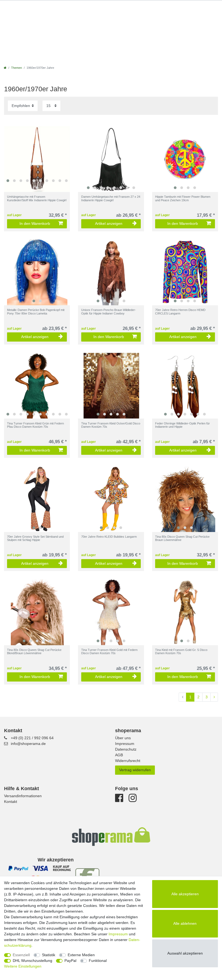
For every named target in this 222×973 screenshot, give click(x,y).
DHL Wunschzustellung (32, 960)
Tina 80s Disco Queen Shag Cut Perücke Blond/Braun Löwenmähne (34, 651)
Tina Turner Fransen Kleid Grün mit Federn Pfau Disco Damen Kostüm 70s (35, 425)
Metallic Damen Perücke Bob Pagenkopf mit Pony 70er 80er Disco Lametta (35, 311)
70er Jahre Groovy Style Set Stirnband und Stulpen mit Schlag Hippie (35, 538)
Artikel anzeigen (108, 223)
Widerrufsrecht (127, 760)
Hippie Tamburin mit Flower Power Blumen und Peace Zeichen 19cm (182, 198)
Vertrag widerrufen (135, 770)
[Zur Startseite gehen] (5, 67)
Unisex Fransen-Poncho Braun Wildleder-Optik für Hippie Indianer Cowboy (108, 311)
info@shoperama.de (28, 743)
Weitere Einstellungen (22, 966)
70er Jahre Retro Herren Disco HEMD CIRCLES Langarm (180, 311)
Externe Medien (81, 955)
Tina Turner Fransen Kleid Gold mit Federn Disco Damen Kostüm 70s (109, 651)
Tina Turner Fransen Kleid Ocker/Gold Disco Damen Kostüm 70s (110, 425)
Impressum (124, 743)
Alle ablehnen (185, 923)
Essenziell (21, 955)
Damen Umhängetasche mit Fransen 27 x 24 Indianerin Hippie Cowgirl (110, 198)
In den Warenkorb (34, 223)
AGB (119, 755)
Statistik (48, 955)
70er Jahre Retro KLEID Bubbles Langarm (109, 536)
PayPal (70, 960)
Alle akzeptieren (185, 894)
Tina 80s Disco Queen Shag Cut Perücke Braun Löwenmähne (182, 538)
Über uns (123, 738)
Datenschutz (125, 749)
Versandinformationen (23, 796)
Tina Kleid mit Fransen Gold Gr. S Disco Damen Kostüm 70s (181, 651)
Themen (16, 67)
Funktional (98, 960)
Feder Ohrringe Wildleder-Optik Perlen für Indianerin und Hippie (182, 425)
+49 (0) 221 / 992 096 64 (32, 738)
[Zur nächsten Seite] (214, 697)
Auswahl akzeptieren (185, 953)
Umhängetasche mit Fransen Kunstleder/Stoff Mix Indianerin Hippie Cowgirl (36, 198)
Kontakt (10, 801)
